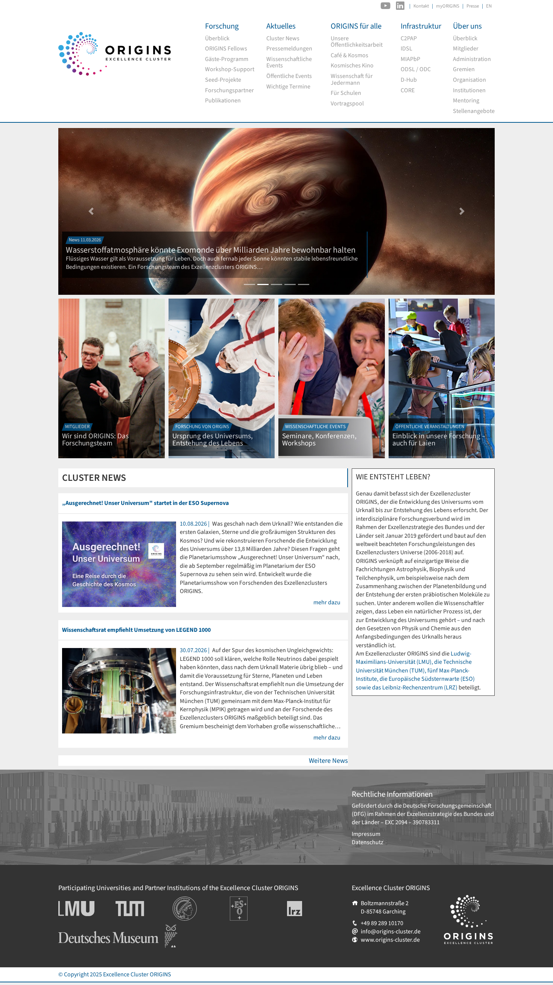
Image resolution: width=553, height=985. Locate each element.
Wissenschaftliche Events (289, 62)
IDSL (406, 49)
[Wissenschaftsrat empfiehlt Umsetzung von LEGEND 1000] (119, 690)
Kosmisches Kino (352, 66)
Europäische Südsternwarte (249, 905)
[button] (91, 211)
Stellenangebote (474, 111)
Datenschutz (367, 842)
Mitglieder (466, 49)
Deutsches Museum (83, 928)
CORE (408, 90)
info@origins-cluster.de (391, 931)
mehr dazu (326, 602)
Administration (472, 59)
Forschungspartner (229, 90)
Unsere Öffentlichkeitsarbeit (357, 42)
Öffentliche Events (289, 76)
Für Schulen (346, 93)
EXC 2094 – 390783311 (412, 822)
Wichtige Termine (288, 87)
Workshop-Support (229, 69)
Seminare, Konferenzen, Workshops (319, 439)
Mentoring (466, 101)
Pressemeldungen (289, 49)
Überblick (217, 38)
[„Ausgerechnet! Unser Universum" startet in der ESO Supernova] (119, 564)
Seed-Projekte (223, 80)
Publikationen (223, 101)
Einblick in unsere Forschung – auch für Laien (438, 439)
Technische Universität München (144, 908)
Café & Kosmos (349, 55)
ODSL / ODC (416, 69)
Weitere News (328, 760)
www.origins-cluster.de (390, 940)
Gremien (464, 69)
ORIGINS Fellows (226, 49)
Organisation (469, 80)
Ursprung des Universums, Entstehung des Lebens (212, 439)
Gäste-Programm (226, 59)
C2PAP (409, 38)
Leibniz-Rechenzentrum (307, 908)
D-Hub (409, 80)
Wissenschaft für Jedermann (352, 79)
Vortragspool (347, 104)
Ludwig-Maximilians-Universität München (84, 908)
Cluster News (282, 38)
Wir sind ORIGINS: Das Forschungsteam (95, 439)
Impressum (366, 834)
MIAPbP (410, 59)
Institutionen (469, 90)
